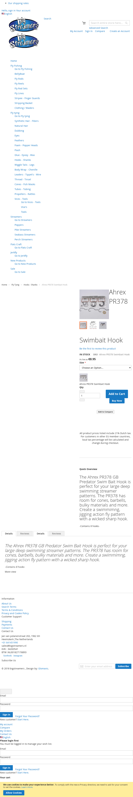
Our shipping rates (18, 3)
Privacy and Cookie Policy (15, 613)
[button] (94, 325)
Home (4, 284)
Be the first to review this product (97, 348)
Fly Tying (15, 284)
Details (9, 533)
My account (6, 724)
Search (47, 18)
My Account (76, 31)
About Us (7, 603)
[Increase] (82, 400)
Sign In (89, 31)
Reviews (24, 533)
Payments (7, 624)
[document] (66, 789)
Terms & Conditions (12, 610)
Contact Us (7, 627)
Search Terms (9, 606)
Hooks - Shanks (30, 284)
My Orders (6, 730)
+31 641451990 (10, 642)
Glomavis (43, 668)
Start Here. (23, 719)
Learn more (26, 787)
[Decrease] (82, 391)
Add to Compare (105, 412)
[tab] (9, 533)
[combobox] (109, 22)
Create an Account (120, 31)
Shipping (6, 621)
